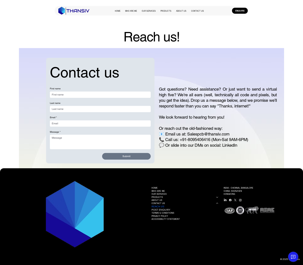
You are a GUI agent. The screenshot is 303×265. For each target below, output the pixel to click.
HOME (155, 187)
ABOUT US (157, 200)
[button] (166, 11)
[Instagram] (240, 200)
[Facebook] (230, 200)
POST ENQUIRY (161, 209)
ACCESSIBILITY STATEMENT (166, 219)
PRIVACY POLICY (160, 216)
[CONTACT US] (217, 203)
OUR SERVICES (159, 194)
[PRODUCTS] (217, 197)
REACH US (158, 206)
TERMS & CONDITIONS (163, 212)
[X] (235, 200)
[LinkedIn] (225, 200)
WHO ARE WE (158, 191)
